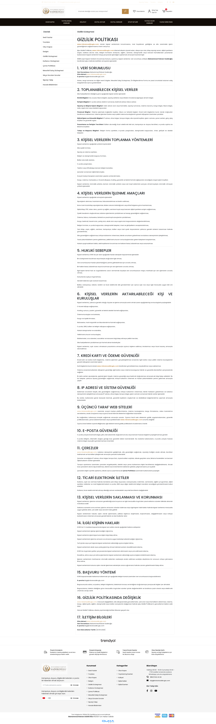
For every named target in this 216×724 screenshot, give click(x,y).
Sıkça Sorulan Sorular (51, 75)
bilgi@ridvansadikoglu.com (160, 681)
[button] (167, 11)
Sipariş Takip (143, 2)
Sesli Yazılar (47, 37)
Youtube (46, 42)
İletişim (160, 2)
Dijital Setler (122, 681)
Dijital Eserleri (123, 684)
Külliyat (120, 677)
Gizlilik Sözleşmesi (50, 56)
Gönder (76, 685)
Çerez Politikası (49, 66)
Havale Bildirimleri (50, 85)
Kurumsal (91, 665)
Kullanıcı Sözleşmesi (51, 61)
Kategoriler (122, 665)
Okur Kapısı (47, 47)
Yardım (153, 2)
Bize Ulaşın (152, 665)
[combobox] (44, 698)
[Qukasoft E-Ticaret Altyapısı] (108, 721)
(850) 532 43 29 (155, 677)
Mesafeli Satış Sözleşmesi (53, 70)
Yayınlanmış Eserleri (125, 674)
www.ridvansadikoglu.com (88, 44)
